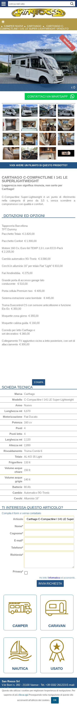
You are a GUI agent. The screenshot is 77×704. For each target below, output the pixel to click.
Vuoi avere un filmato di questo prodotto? (38, 165)
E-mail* (18, 540)
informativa (54, 577)
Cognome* (16, 533)
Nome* (19, 526)
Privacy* (18, 571)
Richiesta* (16, 554)
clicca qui (23, 694)
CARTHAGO (34, 26)
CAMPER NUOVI (13, 26)
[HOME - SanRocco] (38, 13)
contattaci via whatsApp (47, 96)
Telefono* (17, 547)
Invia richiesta (50, 583)
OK (55, 700)
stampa (38, 382)
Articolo (18, 519)
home (3, 22)
